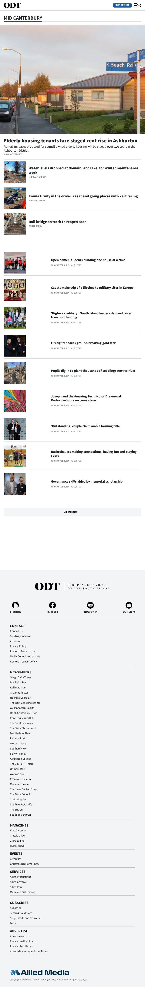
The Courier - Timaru (22, 764)
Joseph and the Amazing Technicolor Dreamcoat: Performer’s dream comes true (86, 398)
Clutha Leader (18, 799)
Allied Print (16, 887)
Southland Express (20, 815)
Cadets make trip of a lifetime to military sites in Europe (92, 287)
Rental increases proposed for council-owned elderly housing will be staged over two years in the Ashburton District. (70, 148)
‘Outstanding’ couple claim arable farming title (85, 426)
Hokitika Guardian (20, 698)
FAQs (12, 923)
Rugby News (17, 846)
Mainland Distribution (22, 892)
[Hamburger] (137, 5)
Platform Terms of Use (22, 651)
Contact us (16, 631)
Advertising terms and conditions (29, 951)
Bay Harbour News (21, 733)
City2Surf (15, 859)
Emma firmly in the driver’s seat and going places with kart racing (83, 196)
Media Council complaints (25, 657)
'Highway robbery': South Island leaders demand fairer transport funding (91, 315)
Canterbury (35, 226)
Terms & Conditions (21, 913)
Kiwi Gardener (18, 831)
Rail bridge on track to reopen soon (57, 222)
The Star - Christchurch (23, 728)
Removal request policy (23, 662)
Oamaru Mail (17, 769)
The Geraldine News (21, 723)
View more (70, 512)
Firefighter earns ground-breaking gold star (83, 343)
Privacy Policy (18, 646)
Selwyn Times (18, 754)
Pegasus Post (17, 738)
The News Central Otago (24, 789)
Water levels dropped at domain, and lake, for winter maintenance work (83, 170)
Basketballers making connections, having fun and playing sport (94, 453)
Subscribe (122, 5)
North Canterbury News (23, 713)
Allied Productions (20, 877)
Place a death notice (21, 941)
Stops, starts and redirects (25, 918)
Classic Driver (17, 836)
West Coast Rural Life (22, 708)
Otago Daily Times (20, 677)
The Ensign (16, 810)
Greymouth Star (19, 693)
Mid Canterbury (13, 154)
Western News (18, 744)
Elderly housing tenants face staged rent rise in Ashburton (70, 140)
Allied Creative (18, 882)
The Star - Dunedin (20, 794)
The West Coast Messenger (25, 703)
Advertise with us (19, 936)
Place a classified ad (21, 946)
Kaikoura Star (18, 688)
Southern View (18, 749)
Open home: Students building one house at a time (88, 260)
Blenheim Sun (18, 682)
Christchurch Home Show (24, 864)
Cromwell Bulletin (20, 779)
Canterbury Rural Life (22, 718)
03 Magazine (17, 841)
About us (15, 641)
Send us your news (20, 636)
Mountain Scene (19, 784)
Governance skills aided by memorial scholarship (87, 481)
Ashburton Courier (20, 759)
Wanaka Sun (17, 774)
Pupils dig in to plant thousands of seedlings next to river (93, 370)
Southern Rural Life (21, 805)
